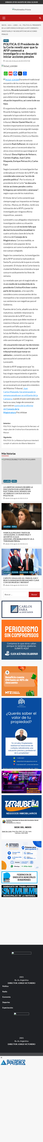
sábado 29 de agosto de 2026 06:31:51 (16, 544)
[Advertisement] (21, 920)
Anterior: (21, 428)
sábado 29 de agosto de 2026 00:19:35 (16, 585)
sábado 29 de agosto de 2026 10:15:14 (16, 498)
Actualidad (7, 481)
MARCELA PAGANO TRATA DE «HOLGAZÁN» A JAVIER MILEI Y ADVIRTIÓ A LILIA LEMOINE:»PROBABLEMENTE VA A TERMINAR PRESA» (18, 537)
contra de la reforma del (18, 409)
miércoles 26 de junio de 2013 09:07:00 (17, 61)
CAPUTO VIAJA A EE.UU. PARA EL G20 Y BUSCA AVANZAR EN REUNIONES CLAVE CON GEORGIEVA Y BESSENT (21, 580)
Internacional (23, 572)
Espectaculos (7, 1008)
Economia (15, 572)
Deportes (6, 1002)
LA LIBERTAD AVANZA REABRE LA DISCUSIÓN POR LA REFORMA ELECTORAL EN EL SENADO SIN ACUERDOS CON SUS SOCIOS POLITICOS (18, 491)
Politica (6, 41)
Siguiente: (21, 440)
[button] (4, 18)
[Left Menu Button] (1, 1057)
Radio (4, 991)
